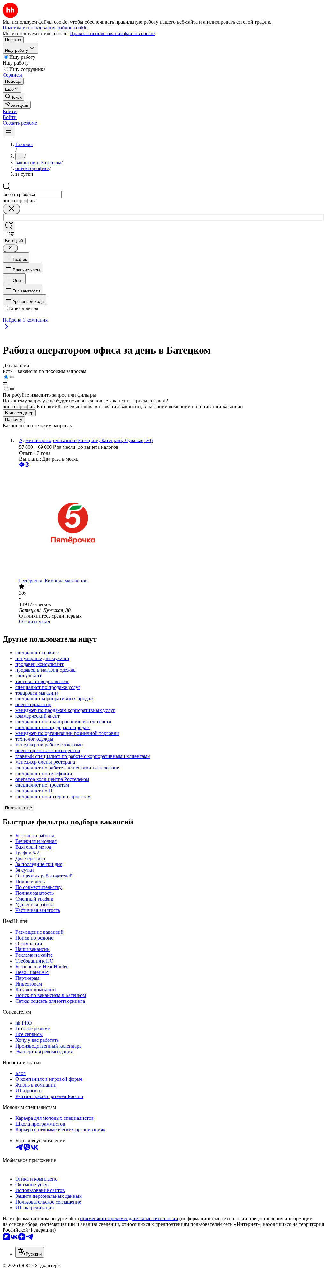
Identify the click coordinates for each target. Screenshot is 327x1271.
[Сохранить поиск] (9, 226)
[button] (10, 111)
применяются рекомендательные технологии (129, 1218)
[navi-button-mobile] (9, 131)
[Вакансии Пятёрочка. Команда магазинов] (170, 523)
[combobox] (32, 194)
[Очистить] (11, 209)
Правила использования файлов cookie (112, 33)
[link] (13, 97)
